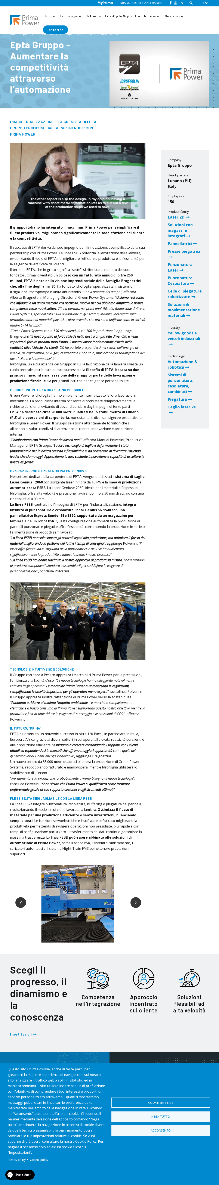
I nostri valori (21, 1034)
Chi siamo (172, 16)
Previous (17, 616)
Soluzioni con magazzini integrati (180, 230)
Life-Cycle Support (120, 16)
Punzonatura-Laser (181, 267)
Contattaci (55, 30)
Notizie (150, 16)
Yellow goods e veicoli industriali (184, 335)
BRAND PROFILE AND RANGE (141, 3)
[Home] (26, 20)
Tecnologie (69, 16)
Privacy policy (17, 1160)
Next (132, 616)
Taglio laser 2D (182, 406)
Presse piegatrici (184, 251)
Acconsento (161, 1130)
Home (50, 16)
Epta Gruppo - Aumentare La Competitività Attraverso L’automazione (70, 34)
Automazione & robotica (182, 364)
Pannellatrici (180, 243)
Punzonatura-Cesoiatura (181, 280)
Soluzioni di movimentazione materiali (184, 310)
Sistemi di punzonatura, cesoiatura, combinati (180, 383)
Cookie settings (160, 1103)
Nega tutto (160, 1116)
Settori (92, 16)
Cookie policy (39, 1160)
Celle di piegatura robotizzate (185, 293)
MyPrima (105, 2)
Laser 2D (176, 217)
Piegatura (177, 399)
